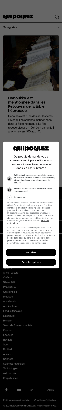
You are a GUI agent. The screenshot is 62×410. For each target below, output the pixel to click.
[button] (31, 197)
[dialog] (31, 205)
